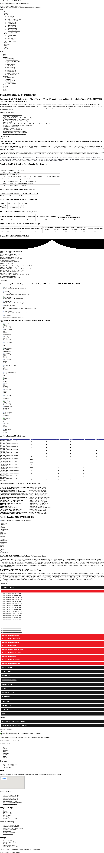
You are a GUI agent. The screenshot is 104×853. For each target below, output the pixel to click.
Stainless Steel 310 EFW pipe (18, 160)
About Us (5, 55)
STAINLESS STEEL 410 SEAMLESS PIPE (12, 628)
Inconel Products (10, 68)
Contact (6, 48)
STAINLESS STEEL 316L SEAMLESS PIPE (12, 609)
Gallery (5, 89)
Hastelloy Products (11, 70)
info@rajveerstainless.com (22, 3)
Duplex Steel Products (12, 60)
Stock (4, 85)
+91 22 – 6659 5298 (5, 0)
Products (5, 76)
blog (4, 87)
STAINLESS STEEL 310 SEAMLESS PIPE (12, 601)
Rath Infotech (37, 849)
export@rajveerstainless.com (7, 3)
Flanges (8, 79)
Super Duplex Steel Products (13, 61)
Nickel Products (10, 66)
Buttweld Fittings (10, 77)
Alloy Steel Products (11, 63)
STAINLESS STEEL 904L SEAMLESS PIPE (12, 632)
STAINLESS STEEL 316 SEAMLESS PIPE (12, 607)
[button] (52, 51)
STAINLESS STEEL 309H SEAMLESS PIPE (12, 599)
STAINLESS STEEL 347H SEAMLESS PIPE (12, 626)
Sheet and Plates (10, 80)
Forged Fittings (10, 82)
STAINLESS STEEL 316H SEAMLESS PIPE (12, 611)
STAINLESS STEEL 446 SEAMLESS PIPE (12, 630)
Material (6, 15)
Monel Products (10, 67)
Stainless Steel (10, 58)
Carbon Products (10, 64)
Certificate (6, 86)
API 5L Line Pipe (12, 41)
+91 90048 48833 (16, 0)
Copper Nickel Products (12, 73)
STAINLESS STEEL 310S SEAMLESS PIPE (12, 605)
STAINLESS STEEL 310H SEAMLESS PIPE (12, 603)
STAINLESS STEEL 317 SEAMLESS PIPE (12, 615)
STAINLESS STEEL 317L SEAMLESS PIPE (12, 617)
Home (4, 54)
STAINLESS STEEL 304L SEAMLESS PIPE (12, 595)
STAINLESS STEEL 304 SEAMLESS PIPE (12, 593)
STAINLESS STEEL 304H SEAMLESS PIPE (12, 597)
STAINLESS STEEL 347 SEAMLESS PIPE (12, 624)
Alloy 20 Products (12, 32)
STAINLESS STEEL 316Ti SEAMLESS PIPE (12, 613)
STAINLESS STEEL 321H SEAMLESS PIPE (12, 622)
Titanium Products (11, 71)
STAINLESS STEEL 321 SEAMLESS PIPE (12, 619)
